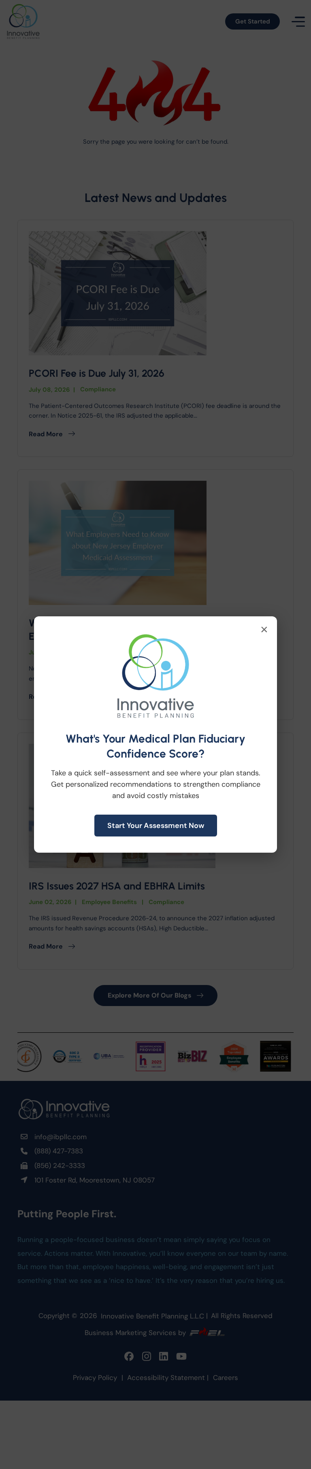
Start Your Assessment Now (155, 825)
